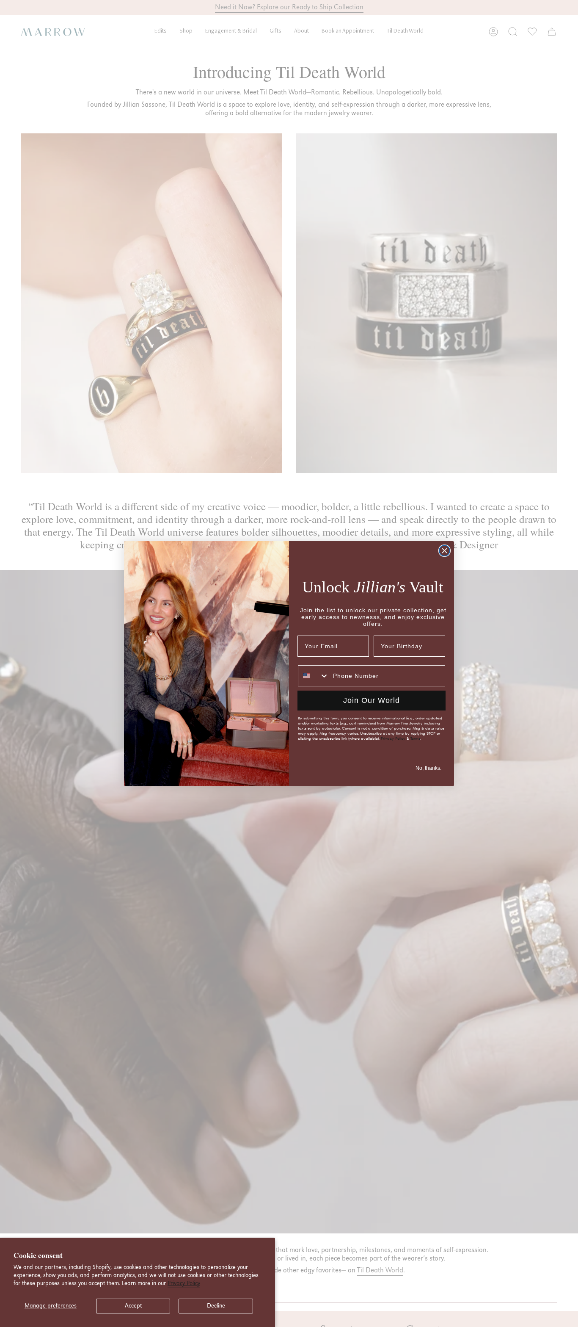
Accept (133, 1306)
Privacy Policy (184, 1283)
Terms (415, 738)
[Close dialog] (444, 550)
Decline (216, 1306)
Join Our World (371, 700)
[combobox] (313, 676)
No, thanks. (428, 768)
